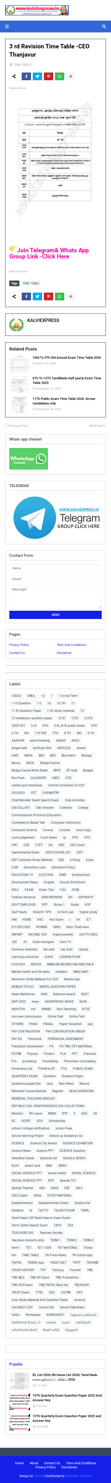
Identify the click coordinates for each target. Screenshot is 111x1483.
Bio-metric (69, 755)
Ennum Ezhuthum (72, 882)
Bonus (16, 763)
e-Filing (75, 860)
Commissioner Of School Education (36, 815)
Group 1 (59, 904)
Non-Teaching (66, 1009)
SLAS (15, 1165)
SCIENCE (18, 1143)
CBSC (56, 778)
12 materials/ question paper (32, 718)
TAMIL (85, 1210)
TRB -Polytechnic (67, 1277)
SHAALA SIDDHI (74, 1158)
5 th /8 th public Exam (69, 725)
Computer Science (24, 830)
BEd (41, 755)
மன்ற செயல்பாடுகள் (24, 1330)
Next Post (96, 426)
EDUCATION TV (22, 875)
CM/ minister (45, 808)
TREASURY (81, 1285)
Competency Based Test (28, 822)
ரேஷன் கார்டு (51, 1330)
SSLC (79, 1188)
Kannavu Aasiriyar (24, 949)
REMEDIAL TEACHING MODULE (33, 1098)
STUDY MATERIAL (59, 1195)
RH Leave (35, 1113)
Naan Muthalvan (23, 994)
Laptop (83, 949)
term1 (16, 1248)
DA (51, 845)
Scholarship (57, 1121)
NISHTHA (18, 1009)
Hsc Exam (56, 919)
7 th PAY (40, 733)
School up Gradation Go (66, 1136)
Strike (37, 1195)
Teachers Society (51, 1233)
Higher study (88, 912)
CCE (69, 778)
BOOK (30, 763)
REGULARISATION (81, 1091)
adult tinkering (40, 740)
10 (49, 703)
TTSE (39, 1292)
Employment (81, 875)
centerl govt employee (27, 785)
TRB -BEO (18, 1277)
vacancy (79, 1300)
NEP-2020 (19, 1001)
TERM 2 (72, 1240)
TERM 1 (55, 1240)
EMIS (62, 875)
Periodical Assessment (27, 1046)
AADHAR (18, 740)
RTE (65, 1113)
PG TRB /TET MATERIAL (75, 1046)
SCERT (26, 1121)
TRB (89, 1270)
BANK (29, 755)
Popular (16, 1364)
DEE (61, 845)
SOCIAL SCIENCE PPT (27, 1173)
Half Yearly (19, 912)
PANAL (48, 1024)
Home (19, 1463)
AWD (15, 755)
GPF (45, 904)
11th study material (60, 711)
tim (14, 1255)
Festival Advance (23, 897)
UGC (52, 1292)
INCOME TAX (37, 934)
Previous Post (18, 426)
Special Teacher (22, 1188)
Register (57, 1091)
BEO (53, 755)
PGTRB (16, 1054)
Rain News (66, 1083)
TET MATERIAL (67, 1248)
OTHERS (17, 1024)
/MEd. (31, 696)
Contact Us (17, 653)
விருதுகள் (71, 1330)
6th (26, 733)
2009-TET (18, 725)
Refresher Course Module (29, 1091)
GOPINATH (85, 897)
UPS (79, 1292)
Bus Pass (18, 778)
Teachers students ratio (28, 1240)
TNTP (77, 1262)
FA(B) (75, 890)
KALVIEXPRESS (43, 320)
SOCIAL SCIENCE (84, 1173)
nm (33, 1009)
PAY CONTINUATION (26, 1031)
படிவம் (66, 1322)
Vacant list (46, 1307)
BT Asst (72, 770)
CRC (15, 845)
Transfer (75, 1270)
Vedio (16, 1315)
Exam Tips (46, 890)
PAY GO (17, 1039)
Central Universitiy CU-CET (66, 785)
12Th (74, 718)
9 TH (91, 733)
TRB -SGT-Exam (22, 1285)
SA (95, 1113)
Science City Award (43, 1143)
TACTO (43, 1210)
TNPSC (17, 1262)
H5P (88, 904)
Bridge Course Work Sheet (29, 770)
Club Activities (75, 800)
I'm (78, 919)
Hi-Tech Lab (65, 912)
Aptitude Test (42, 748)
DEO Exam (77, 845)
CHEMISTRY (50, 793)
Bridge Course (50, 763)
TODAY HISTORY (23, 1270)
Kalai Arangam (43, 942)
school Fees (64, 1128)
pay (90, 1024)
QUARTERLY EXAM (24, 1076)
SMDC (62, 1165)
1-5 (39, 703)
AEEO (75, 740)
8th (79, 733)
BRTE (57, 770)
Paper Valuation (70, 1024)
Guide (75, 904)
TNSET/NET (58, 1262)
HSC (40, 919)
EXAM (29, 890)
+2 (43, 696)
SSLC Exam (20, 1195)
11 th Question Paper (26, 711)
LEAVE (48, 957)
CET (33, 793)
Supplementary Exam (54, 1203)
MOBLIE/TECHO (23, 986)
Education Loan (35, 867)
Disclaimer (64, 653)
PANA (33, 1024)
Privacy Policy (19, 645)
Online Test (76, 1016)
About (34, 1463)
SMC (49, 1165)
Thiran (88, 1248)
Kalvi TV (66, 942)
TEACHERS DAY (23, 1233)
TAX (70, 1225)
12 (82, 711)
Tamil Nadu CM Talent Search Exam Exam (41, 1218)
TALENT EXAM (64, 1210)
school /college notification (31, 1128)
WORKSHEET (55, 1315)
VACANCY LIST (22, 1307)
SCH (40, 1121)
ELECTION (46, 875)
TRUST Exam (21, 1292)
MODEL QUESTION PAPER (57, 986)
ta (30, 1210)
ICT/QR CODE (21, 927)
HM (14, 919)
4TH (45, 725)
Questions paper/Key (26, 1083)
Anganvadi (19, 748)
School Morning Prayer (27, 1136)
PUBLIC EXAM (82, 1069)
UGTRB (65, 1292)
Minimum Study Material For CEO (35, 979)
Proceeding (50, 1061)
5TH (94, 725)
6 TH (15, 733)
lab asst (48, 949)
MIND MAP (81, 972)
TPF (43, 1270)
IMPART (17, 934)
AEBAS (61, 740)
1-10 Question (21, 703)
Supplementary (22, 1203)
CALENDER (38, 778)
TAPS (57, 1225)
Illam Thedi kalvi (77, 927)
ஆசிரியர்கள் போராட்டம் (26, 1322)
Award (81, 748)
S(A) (84, 1113)
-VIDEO (16, 696)
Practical (90, 1054)
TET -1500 (44, 1248)
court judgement (23, 837)
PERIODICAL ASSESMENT (65, 1039)
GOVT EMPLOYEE (24, 904)
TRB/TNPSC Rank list (53, 1285)
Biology (87, 755)
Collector (66, 808)
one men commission (27, 1016)
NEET (85, 994)
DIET (80, 852)
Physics (32, 1054)
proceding (29, 1061)
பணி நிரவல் (83, 1322)
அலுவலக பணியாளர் (83, 1315)
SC (13, 1121)
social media (57, 1173)
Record (84, 1083)
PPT (75, 1054)
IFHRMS (41, 927)
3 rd (33, 725)
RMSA (52, 1113)
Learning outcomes (25, 957)
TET (28, 1248)
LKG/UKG (18, 964)
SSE (67, 1188)
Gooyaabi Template (79, 1476)
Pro (14, 1061)
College (83, 808)
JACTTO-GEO (88, 934)
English (49, 882)
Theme (38, 1476)
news (35, 1001)
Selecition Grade (23, 1158)
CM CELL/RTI (21, 808)
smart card (32, 1165)
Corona (48, 830)
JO (25, 942)
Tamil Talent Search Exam (30, 1225)
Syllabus (17, 1210)
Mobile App (72, 979)
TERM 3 (88, 1240)
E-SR (15, 867)
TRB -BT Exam (40, 1277)
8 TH (67, 733)
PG (51, 1046)
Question (49, 1076)
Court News (49, 837)
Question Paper (72, 1076)
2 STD (88, 718)
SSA (42, 1188)
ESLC (15, 890)
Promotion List (22, 1069)
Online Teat (55, 1016)
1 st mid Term (68, 696)
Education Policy (63, 867)
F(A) (63, 890)
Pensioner (35, 1039)
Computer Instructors (66, 822)
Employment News (25, 882)
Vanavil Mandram (72, 1307)
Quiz (50, 1083)
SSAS (54, 1188)
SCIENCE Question (72, 1151)
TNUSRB (92, 1262)
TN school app (82, 1255)
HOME (26, 919)
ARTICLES (64, 748)
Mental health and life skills (31, 972)
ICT (88, 919)
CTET (39, 845)
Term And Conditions (71, 645)
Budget (88, 770)
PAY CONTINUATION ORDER (65, 1031)
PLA (63, 1054)
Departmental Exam (25, 852)
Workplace (33, 1315)
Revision (17, 1113)
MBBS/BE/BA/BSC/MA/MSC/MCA (70, 964)
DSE (61, 860)
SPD (51, 1180)
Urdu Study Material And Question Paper (40, 1300)
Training (58, 1270)
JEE (14, 942)
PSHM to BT (46, 1069)
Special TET (68, 1180)
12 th (61, 718)
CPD (75, 837)
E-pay (90, 860)
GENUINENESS (51, 897)
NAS (44, 994)
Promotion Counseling (80, 1061)
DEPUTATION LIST (58, 852)
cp (64, 837)
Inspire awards (63, 934)
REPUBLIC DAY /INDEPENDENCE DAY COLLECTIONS (48, 1106)
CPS (87, 837)
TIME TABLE (22, 65)
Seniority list (48, 1158)
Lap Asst (66, 949)
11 (73, 703)
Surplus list (82, 1203)
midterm (61, 972)
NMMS (46, 1009)
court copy (83, 830)
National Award (64, 994)
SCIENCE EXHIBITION (78, 1143)
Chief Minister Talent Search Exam (35, 800)
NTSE (86, 1009)
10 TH (61, 703)
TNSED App (36, 1262)
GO (70, 897)
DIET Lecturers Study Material (32, 860)
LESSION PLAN (69, 957)
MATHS (36, 964)
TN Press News (55, 1255)
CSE (26, 845)
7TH (55, 733)
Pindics (49, 1054)
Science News (21, 1151)
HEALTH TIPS (42, 912)
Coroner (64, 830)
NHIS (83, 1001)
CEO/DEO (18, 793)
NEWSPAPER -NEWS (59, 1001)
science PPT (45, 1151)
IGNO (56, 927)
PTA (64, 1069)
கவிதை (51, 1322)
